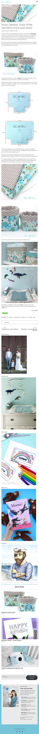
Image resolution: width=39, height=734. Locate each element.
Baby (8, 317)
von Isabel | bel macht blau (5, 30)
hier (22, 304)
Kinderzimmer (4, 5)
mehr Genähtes (23, 317)
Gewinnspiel (33, 33)
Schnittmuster (30, 317)
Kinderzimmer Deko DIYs (17, 317)
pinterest (19, 731)
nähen (27, 317)
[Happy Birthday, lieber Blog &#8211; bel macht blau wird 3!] (20, 628)
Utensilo (34, 317)
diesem (19, 78)
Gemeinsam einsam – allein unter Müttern (10, 328)
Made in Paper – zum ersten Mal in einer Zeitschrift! (29, 329)
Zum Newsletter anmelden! (32, 677)
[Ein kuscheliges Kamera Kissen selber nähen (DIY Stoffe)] (20, 656)
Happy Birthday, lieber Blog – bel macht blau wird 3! (11, 640)
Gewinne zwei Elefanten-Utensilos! (8, 612)
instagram (16, 731)
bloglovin (22, 731)
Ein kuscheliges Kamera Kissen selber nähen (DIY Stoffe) (12, 668)
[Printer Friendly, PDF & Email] (5, 313)
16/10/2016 (11, 30)
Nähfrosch (36, 310)
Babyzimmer (11, 317)
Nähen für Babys (9, 5)
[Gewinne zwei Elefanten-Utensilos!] (20, 600)
